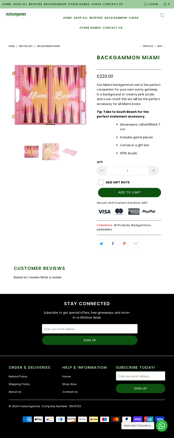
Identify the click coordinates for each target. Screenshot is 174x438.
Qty (100, 162)
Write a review (50, 277)
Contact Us (113, 4)
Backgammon (55, 4)
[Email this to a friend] (135, 244)
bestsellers (104, 229)
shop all (81, 18)
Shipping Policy (19, 384)
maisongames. (30, 406)
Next (160, 46)
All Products (122, 225)
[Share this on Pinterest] (124, 244)
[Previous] (13, 95)
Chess (96, 4)
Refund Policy (18, 376)
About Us (15, 392)
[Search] (162, 16)
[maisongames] (16, 14)
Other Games (79, 4)
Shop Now (69, 384)
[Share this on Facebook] (113, 244)
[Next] (88, 95)
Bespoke (35, 4)
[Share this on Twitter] (101, 244)
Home (7, 4)
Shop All (20, 4)
